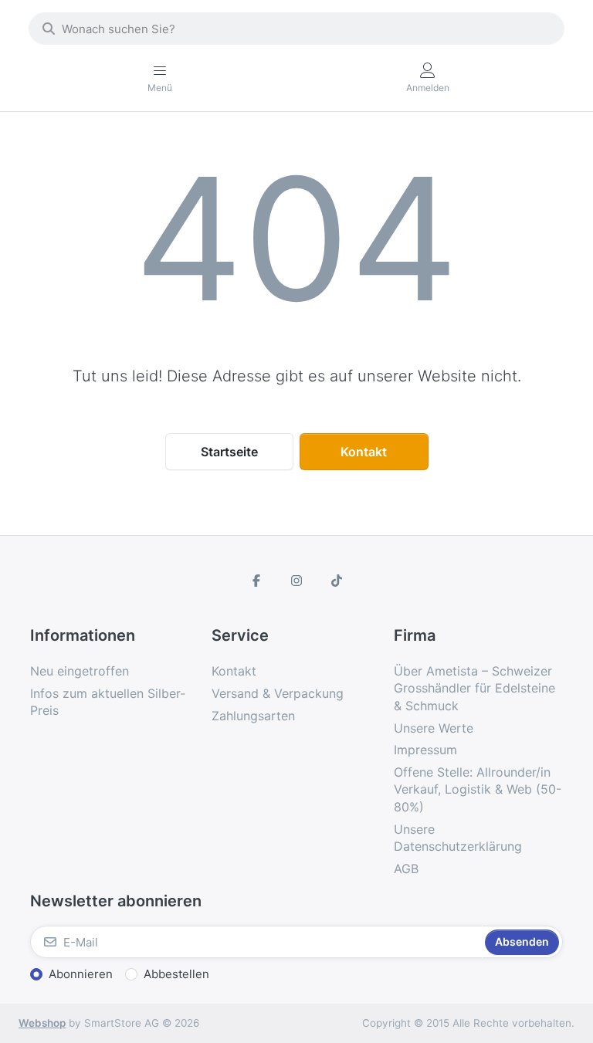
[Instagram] (296, 581)
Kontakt (364, 451)
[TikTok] (337, 581)
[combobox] (296, 28)
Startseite (229, 451)
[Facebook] (257, 581)
